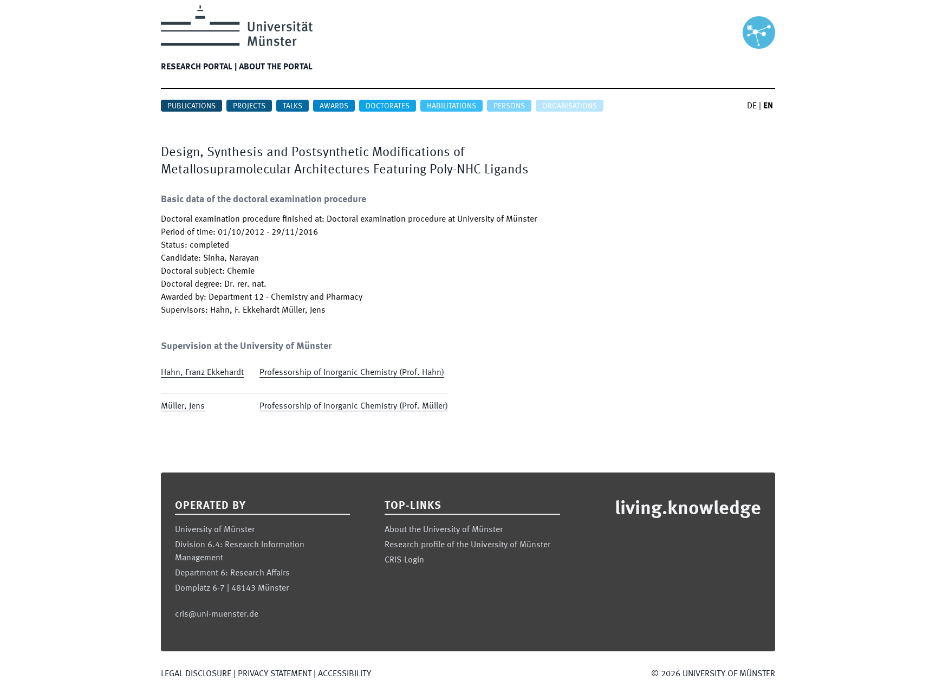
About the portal (276, 67)
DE (752, 106)
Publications (191, 106)
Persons (509, 106)
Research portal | (199, 67)
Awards (334, 106)
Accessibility (344, 674)
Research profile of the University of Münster (467, 545)
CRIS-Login (404, 560)
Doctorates (388, 106)
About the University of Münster (444, 530)
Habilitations (451, 106)
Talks (292, 106)
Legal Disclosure (196, 674)
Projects (249, 106)
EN (768, 106)
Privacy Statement (274, 674)
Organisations (569, 106)
